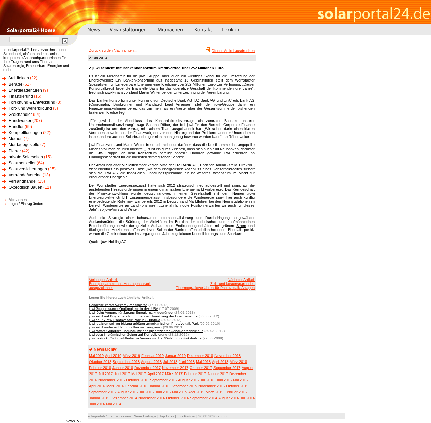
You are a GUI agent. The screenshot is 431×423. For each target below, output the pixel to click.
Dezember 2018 (200, 356)
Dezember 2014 (124, 398)
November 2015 (211, 386)
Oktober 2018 (100, 362)
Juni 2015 (163, 392)
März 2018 (238, 362)
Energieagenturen (25, 90)
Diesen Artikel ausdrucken (233, 50)
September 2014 (203, 398)
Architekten (18, 78)
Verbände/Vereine (25, 175)
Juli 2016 (207, 380)
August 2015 (127, 392)
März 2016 (115, 386)
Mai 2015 (179, 392)
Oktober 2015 (237, 386)
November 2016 (111, 380)
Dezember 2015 (184, 386)
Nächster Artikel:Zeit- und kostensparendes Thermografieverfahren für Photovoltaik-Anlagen (215, 284)
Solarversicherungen (28, 169)
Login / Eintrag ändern (26, 204)
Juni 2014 (97, 404)
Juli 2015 (146, 392)
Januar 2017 (217, 374)
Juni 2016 (224, 380)
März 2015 (214, 392)
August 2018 (151, 362)
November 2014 (151, 398)
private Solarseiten (26, 157)
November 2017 (175, 368)
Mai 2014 (113, 404)
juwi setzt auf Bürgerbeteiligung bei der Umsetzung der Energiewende (144, 316)
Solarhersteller (22, 163)
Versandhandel (23, 181)
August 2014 (228, 398)
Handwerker (20, 120)
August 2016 (188, 380)
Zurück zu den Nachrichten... (113, 50)
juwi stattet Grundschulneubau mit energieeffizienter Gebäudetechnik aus (146, 331)
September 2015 (102, 392)
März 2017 (174, 374)
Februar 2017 (195, 374)
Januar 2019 (175, 356)
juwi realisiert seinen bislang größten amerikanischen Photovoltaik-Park (144, 323)
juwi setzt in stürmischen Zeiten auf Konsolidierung (128, 334)
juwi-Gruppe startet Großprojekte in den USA (123, 309)
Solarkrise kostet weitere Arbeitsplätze (118, 305)
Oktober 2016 (137, 380)
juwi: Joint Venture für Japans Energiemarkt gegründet (131, 312)
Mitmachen (18, 200)
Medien (16, 138)
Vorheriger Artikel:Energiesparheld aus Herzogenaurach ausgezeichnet (120, 284)
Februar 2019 (152, 356)
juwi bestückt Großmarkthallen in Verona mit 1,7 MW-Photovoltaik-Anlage (146, 338)
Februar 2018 (100, 368)
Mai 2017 (138, 374)
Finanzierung (21, 96)
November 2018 (227, 356)
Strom (241, 226)
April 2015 (196, 392)
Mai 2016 (240, 380)
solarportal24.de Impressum (109, 416)
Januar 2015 (99, 398)
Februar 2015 (236, 392)
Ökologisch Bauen (25, 187)
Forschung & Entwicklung (32, 102)
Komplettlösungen (25, 132)
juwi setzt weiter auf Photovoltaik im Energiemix (126, 327)
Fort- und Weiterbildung (30, 108)
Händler (16, 126)
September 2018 (126, 362)
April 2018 (220, 362)
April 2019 (113, 356)
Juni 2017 (122, 374)
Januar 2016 (159, 386)
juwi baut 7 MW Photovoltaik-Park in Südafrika (124, 320)
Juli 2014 (247, 398)
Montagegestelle (24, 144)
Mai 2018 (203, 362)
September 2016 (163, 380)
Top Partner (186, 416)
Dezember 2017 (147, 368)
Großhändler (20, 114)
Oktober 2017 (201, 368)
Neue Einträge (145, 416)
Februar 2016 (136, 386)
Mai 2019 (96, 356)
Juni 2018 (187, 362)
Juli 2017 (105, 374)
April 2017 (155, 374)
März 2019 (131, 356)
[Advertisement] (171, 260)
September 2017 (226, 368)
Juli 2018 (170, 362)
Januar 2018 (122, 368)
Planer (15, 151)
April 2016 (97, 386)
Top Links (166, 416)
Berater (15, 84)
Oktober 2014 (177, 398)
